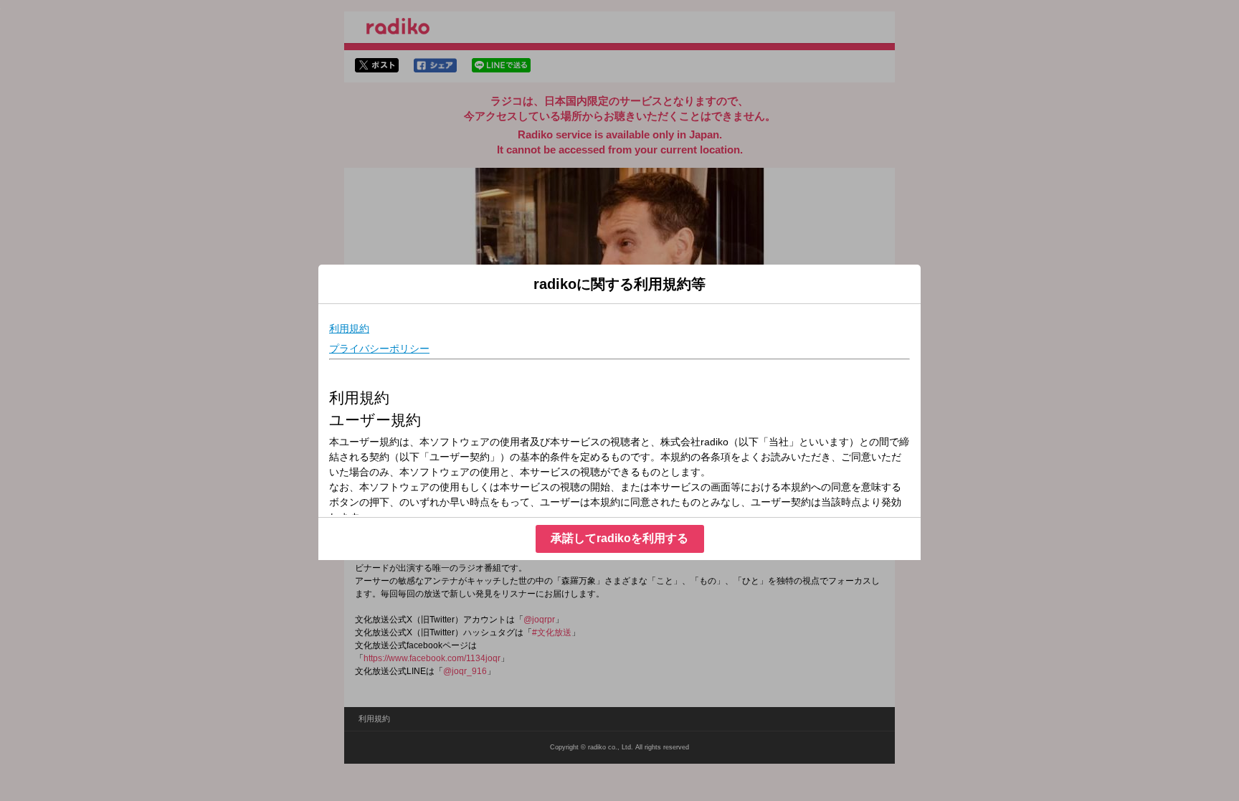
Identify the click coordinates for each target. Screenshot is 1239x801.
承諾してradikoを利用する (619, 538)
